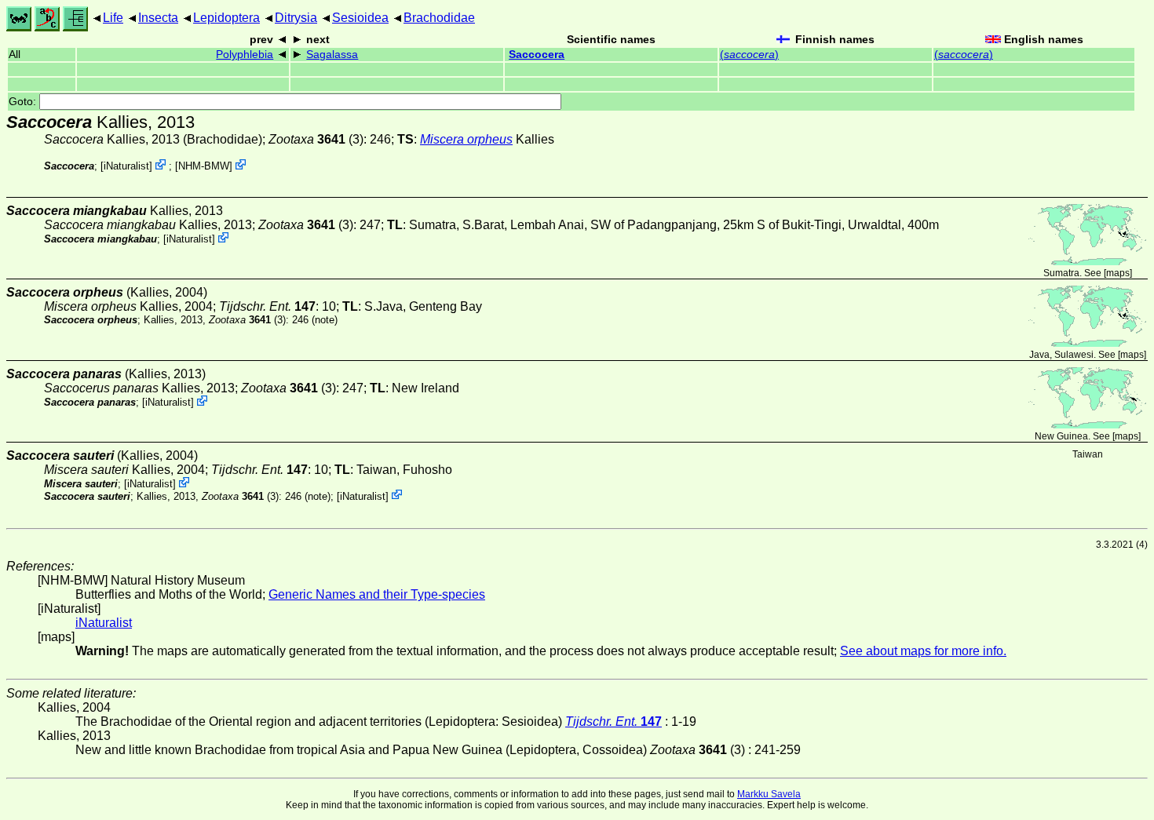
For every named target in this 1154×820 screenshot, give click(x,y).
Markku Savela (769, 794)
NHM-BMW (203, 166)
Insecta (158, 17)
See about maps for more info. (923, 651)
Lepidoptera (226, 17)
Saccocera (536, 54)
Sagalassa (332, 54)
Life (113, 17)
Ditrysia (296, 17)
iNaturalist (126, 166)
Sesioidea (360, 17)
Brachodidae (439, 17)
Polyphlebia (244, 54)
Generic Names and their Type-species (376, 594)
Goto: (24, 102)
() (749, 54)
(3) (315, 139)
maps (1118, 273)
